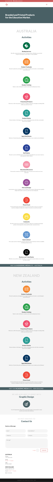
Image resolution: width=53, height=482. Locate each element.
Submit (44, 450)
